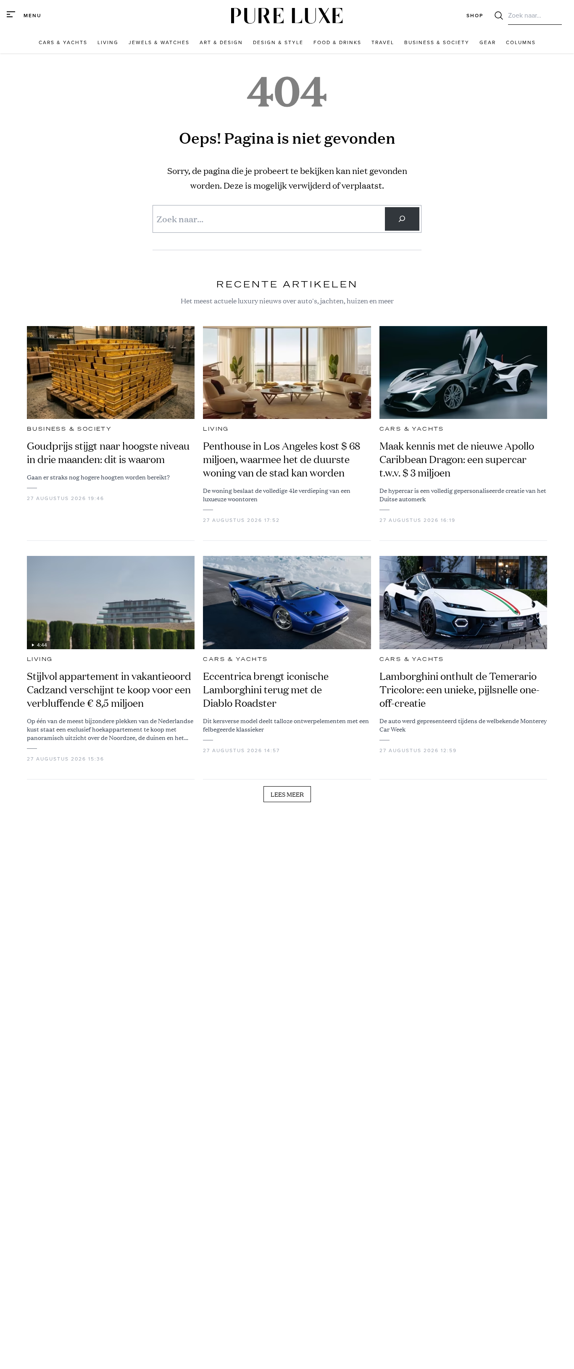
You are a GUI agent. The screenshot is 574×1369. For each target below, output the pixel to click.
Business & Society (69, 429)
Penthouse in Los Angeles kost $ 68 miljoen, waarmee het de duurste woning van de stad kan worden (281, 459)
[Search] (402, 219)
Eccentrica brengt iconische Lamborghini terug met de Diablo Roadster (266, 689)
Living (216, 429)
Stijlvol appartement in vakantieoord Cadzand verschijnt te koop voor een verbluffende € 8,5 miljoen (109, 689)
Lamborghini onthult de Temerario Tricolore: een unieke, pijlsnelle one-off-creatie (459, 689)
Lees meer (287, 794)
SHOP (474, 15)
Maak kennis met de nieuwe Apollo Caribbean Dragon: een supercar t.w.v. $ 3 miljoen (456, 459)
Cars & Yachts (411, 429)
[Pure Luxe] (287, 16)
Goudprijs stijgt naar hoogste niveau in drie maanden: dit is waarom (108, 452)
